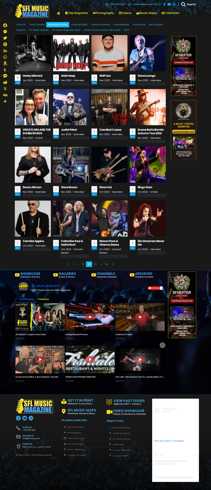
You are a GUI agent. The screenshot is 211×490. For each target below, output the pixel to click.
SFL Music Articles (39, 30)
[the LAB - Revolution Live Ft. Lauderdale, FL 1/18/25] (140, 359)
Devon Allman (32, 187)
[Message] (5, 76)
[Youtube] (169, 4)
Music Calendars (76, 449)
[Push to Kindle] (5, 69)
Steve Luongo (146, 76)
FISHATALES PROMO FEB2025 (80, 377)
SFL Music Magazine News (66, 30)
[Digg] (5, 95)
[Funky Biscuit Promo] (90, 317)
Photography (104, 13)
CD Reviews (118, 444)
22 (83, 264)
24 (95, 264)
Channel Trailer (124, 334)
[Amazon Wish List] (5, 63)
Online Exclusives (121, 433)
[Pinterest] (5, 44)
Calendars (172, 13)
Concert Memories (122, 450)
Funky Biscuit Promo (76, 334)
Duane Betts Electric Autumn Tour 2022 (151, 131)
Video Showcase (76, 438)
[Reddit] (5, 82)
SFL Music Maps (75, 444)
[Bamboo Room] (183, 130)
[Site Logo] (32, 11)
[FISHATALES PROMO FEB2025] (90, 359)
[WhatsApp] (5, 57)
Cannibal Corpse (110, 130)
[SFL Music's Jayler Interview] (40, 317)
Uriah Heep (68, 76)
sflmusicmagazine (185, 477)
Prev (68, 264)
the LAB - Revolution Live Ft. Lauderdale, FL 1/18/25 (140, 377)
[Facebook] (164, 4)
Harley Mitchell (32, 76)
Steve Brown (69, 187)
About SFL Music (75, 427)
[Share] (5, 101)
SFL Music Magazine (45, 286)
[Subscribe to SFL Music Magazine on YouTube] (155, 288)
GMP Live (105, 76)
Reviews (21, 30)
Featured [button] (43, 299)
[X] (5, 88)
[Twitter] (5, 38)
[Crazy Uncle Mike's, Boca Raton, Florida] (40, 359)
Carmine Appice (33, 241)
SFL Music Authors (122, 438)
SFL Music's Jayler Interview (31, 334)
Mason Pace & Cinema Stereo (109, 243)
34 (106, 264)
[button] (18, 345)
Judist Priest (69, 130)
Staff (126, 30)
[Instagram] (174, 4)
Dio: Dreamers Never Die (151, 243)
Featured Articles (121, 427)
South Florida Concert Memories (102, 30)
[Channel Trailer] (140, 317)
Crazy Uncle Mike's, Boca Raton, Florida (37, 377)
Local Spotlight (120, 455)
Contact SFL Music (76, 455)
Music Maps (148, 13)
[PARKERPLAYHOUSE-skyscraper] (183, 66)
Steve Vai (105, 187)
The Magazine (78, 13)
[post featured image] (33, 53)
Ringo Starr (145, 187)
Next (113, 264)
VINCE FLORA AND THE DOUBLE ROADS (36, 131)
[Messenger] (5, 31)
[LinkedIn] (5, 50)
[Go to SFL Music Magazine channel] (23, 288)
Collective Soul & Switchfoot (72, 243)
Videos (126, 13)
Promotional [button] (26, 299)
